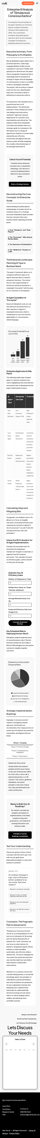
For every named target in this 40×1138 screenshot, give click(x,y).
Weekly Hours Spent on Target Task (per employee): (19, 588)
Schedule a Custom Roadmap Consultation (20, 835)
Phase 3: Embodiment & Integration (20, 751)
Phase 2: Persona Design (20, 747)
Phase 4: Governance (20, 756)
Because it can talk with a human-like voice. (19, 910)
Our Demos (6, 1109)
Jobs (4, 1114)
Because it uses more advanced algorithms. (19, 902)
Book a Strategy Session (20, 184)
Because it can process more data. (20, 889)
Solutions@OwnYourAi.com (30, 1114)
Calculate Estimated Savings (20, 623)
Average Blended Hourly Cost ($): (19, 600)
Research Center (8, 1112)
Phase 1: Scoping (20, 743)
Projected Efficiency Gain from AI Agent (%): (20, 610)
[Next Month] (34, 1044)
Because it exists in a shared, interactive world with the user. (18, 895)
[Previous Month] (6, 1044)
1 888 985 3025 (25, 1112)
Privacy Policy (14, 1133)
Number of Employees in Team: (19, 579)
